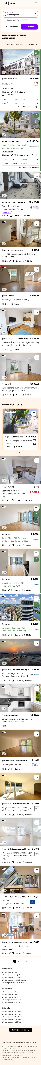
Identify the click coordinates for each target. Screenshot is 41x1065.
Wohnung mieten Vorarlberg (12, 1000)
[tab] (19, 453)
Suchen (31, 27)
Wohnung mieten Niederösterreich (14, 980)
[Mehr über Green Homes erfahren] (36, 52)
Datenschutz (25, 1057)
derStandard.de (7, 1055)
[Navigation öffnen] (36, 3)
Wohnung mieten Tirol (10, 994)
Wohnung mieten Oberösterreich (13, 983)
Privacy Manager (7, 1059)
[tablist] (20, 453)
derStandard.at (18, 1055)
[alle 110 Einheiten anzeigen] (20, 79)
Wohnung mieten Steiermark (12, 992)
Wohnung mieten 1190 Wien (12, 1022)
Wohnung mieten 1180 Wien (12, 1019)
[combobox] (20, 20)
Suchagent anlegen (19, 1030)
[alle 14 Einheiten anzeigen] (20, 141)
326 (26, 961)
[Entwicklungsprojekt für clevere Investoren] (20, 429)
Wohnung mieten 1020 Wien (12, 1011)
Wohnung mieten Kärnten (11, 977)
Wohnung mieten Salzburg (11, 997)
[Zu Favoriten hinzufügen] (36, 175)
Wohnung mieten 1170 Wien (12, 1017)
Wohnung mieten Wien (10, 972)
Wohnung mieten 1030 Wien (12, 1014)
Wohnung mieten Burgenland (12, 975)
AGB (33, 1057)
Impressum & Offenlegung (10, 1057)
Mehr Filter (13, 27)
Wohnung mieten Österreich (11, 1002)
